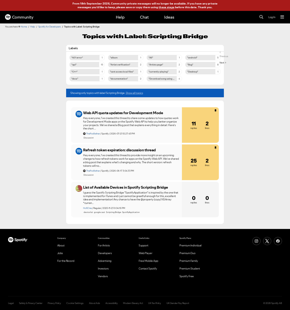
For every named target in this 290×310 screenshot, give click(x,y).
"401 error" (77, 57)
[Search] (261, 17)
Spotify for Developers (49, 26)
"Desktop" (192, 71)
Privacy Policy (54, 303)
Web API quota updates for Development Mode (123, 113)
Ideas (169, 17)
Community (22, 17)
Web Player (145, 253)
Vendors (103, 276)
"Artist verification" (120, 64)
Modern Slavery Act (133, 303)
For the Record (65, 261)
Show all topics (134, 93)
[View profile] (79, 114)
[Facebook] (278, 241)
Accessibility (111, 303)
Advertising (104, 261)
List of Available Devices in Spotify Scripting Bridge (125, 187)
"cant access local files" (122, 71)
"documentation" (119, 78)
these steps (166, 7)
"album (113, 57)
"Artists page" (156, 64)
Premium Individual (190, 245)
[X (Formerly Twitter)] (267, 241)
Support (143, 245)
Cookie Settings (75, 303)
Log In (271, 17)
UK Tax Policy (154, 303)
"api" (74, 64)
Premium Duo (187, 253)
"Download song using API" (163, 78)
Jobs (60, 253)
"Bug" (190, 64)
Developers (105, 253)
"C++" (74, 71)
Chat (144, 17)
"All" (151, 57)
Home (24, 26)
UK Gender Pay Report (177, 303)
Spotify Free (186, 276)
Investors (103, 268)
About (61, 245)
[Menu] (282, 17)
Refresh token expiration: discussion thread (119, 150)
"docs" (74, 78)
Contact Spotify (148, 268)
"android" (192, 57)
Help (120, 17)
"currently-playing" (158, 71)
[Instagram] (256, 241)
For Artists (104, 245)
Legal (11, 303)
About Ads (94, 303)
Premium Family (188, 261)
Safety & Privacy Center (30, 303)
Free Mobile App (148, 261)
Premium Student (189, 268)
